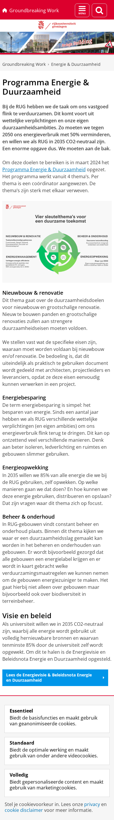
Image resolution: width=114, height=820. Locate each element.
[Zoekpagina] (99, 10)
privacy (92, 804)
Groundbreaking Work (34, 10)
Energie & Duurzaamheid (76, 64)
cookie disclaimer (24, 810)
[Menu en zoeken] (82, 10)
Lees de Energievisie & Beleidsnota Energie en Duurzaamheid (49, 677)
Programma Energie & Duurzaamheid (44, 169)
